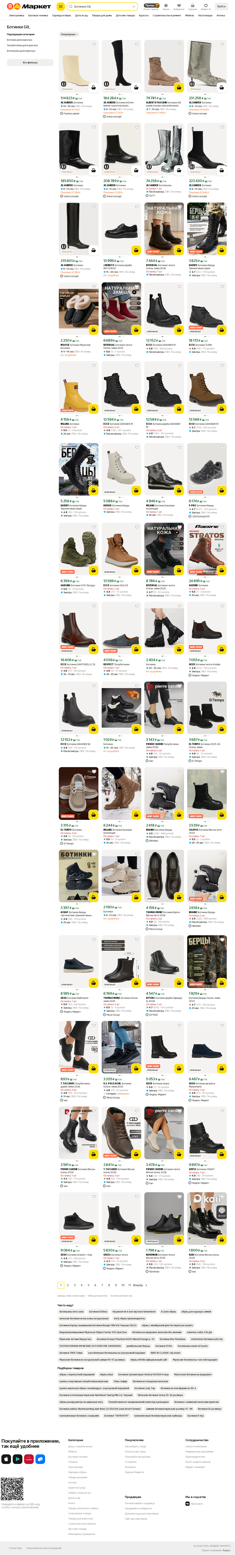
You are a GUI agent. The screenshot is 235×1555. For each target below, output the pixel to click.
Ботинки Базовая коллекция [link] (160, 507)
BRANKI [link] (150, 830)
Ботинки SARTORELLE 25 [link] (78, 664)
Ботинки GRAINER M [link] (160, 345)
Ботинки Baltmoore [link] (74, 998)
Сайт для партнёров (136, 1518)
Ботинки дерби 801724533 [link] (117, 267)
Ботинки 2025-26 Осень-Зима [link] (204, 746)
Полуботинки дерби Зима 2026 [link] (75, 1085)
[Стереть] (133, 6)
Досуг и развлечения (80, 1446)
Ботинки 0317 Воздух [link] (78, 585)
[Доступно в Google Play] (17, 1463)
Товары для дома (77, 1477)
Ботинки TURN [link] (200, 345)
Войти (221, 6)
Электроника (75, 1467)
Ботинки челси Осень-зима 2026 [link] (160, 267)
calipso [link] (193, 830)
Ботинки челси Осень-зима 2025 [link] (117, 346)
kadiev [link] (193, 265)
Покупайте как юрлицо (138, 1456)
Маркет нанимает (195, 1467)
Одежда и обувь (77, 1472)
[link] (71, 1311)
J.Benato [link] (108, 265)
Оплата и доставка (135, 1451)
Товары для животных (80, 1518)
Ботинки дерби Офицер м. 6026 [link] (164, 999)
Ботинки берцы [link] (116, 505)
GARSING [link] (65, 585)
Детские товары (77, 1529)
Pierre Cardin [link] (154, 744)
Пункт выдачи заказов (198, 1462)
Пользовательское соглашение (44, 1548)
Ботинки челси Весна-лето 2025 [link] (160, 1256)
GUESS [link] (192, 1169)
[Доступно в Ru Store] (40, 1463)
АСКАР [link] (64, 912)
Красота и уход (76, 1487)
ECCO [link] (149, 345)
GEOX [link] (192, 664)
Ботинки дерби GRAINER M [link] (163, 425)
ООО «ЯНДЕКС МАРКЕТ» (217, 1546)
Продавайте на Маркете (138, 1508)
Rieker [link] (107, 505)
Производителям (195, 1456)
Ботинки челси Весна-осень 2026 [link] (163, 1171)
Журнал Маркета (134, 1472)
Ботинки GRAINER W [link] (75, 744)
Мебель (72, 1451)
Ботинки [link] (72, 102)
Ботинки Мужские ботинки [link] (75, 346)
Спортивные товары (79, 1513)
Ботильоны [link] (159, 185)
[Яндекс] (226, 1550)
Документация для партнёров (142, 1513)
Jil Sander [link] (67, 103)
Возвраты (130, 1467)
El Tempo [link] (194, 744)
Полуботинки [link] (116, 664)
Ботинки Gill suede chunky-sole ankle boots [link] (163, 104)
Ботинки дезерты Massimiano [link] (202, 1085)
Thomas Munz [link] (154, 912)
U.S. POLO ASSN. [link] (112, 1083)
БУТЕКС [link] (150, 998)
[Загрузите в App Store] (6, 1463)
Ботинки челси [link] (115, 1254)
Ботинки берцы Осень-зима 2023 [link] (204, 999)
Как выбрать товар (135, 1446)
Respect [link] (108, 664)
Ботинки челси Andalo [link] (204, 664)
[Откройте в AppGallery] (29, 1463)
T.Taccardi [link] (67, 1083)
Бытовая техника (77, 1456)
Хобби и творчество (79, 1492)
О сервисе (131, 1462)
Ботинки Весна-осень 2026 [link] (78, 1171)
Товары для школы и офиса (83, 1508)
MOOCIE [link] (65, 345)
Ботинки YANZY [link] (202, 1169)
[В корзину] (93, 87)
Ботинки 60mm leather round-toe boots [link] (118, 104)
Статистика (15, 1548)
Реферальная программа (199, 1451)
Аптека (72, 1482)
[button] (69, 34)
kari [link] (191, 1255)
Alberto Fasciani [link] (156, 103)
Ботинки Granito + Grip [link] (76, 1254)
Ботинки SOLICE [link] (115, 585)
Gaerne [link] (193, 585)
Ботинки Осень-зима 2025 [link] (120, 999)
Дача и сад (74, 1498)
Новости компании (196, 1446)
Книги (71, 1503)
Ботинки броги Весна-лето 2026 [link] (163, 914)
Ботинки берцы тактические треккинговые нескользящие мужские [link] (76, 914)
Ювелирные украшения (81, 1534)
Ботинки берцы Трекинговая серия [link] (202, 267)
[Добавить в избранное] (94, 44)
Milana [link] (65, 424)
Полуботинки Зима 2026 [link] (162, 746)
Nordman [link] (151, 1255)
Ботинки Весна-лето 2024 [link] (205, 831)
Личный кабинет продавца (140, 1503)
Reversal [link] (151, 265)
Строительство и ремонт (82, 1523)
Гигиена (72, 1462)
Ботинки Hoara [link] (157, 1083)
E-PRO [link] (192, 505)
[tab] (16, 16)
